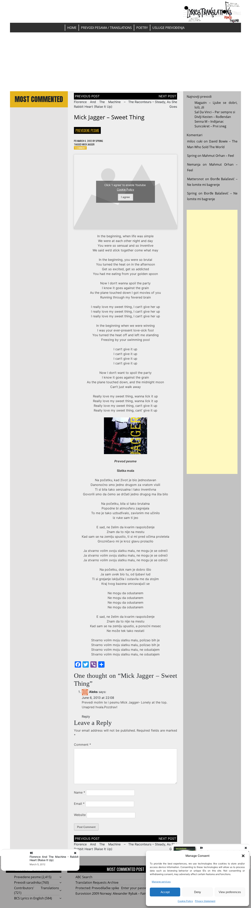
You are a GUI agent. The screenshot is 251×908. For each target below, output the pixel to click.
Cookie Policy (185, 901)
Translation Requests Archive (96, 882)
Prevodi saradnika (27, 882)
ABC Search (83, 877)
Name (79, 792)
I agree (125, 197)
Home (71, 28)
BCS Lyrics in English (29, 898)
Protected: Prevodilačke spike (97, 888)
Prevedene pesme (87, 130)
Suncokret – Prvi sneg (210, 126)
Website (80, 815)
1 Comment (80, 148)
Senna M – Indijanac (209, 121)
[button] (243, 856)
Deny (197, 892)
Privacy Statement (205, 901)
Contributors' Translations (36, 888)
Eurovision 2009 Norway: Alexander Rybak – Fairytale (114, 893)
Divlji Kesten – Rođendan (213, 117)
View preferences (230, 892)
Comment (82, 744)
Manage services (161, 881)
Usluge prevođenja (168, 28)
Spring (99, 140)
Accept (165, 892)
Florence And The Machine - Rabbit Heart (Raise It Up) (54, 858)
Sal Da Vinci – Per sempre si (215, 112)
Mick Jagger (88, 144)
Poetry (142, 28)
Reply (86, 716)
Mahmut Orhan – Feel (218, 155)
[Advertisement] (125, 61)
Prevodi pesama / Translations (106, 28)
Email (79, 804)
